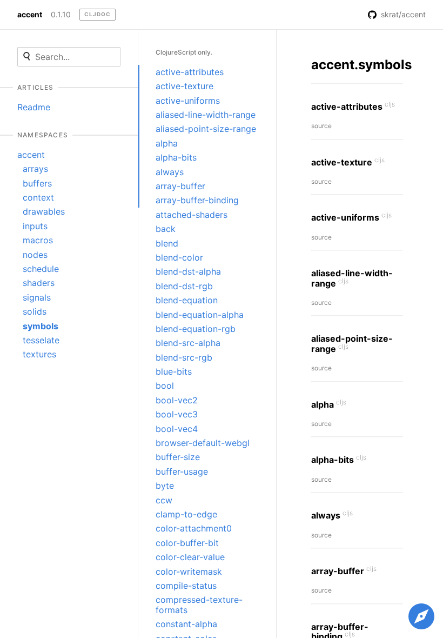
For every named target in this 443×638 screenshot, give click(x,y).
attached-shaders (191, 214)
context (38, 197)
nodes (35, 254)
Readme (33, 107)
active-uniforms (188, 100)
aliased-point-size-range (206, 128)
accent (29, 14)
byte (165, 485)
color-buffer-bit (187, 542)
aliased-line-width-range (206, 114)
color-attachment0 (194, 528)
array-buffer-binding (197, 200)
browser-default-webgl (203, 442)
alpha (167, 143)
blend (167, 243)
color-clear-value (190, 556)
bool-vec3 (177, 414)
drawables (44, 211)
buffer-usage (182, 471)
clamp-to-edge (186, 514)
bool (165, 385)
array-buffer (180, 186)
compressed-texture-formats (199, 604)
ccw (164, 500)
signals (37, 297)
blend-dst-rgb (184, 286)
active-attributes (190, 72)
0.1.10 (61, 14)
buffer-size (178, 456)
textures (39, 354)
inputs (35, 226)
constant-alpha (186, 624)
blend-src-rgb (184, 357)
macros (38, 240)
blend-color (179, 257)
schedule (41, 268)
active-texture (184, 86)
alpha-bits (176, 157)
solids (34, 311)
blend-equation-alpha (200, 314)
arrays (35, 168)
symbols (40, 326)
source (321, 126)
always (170, 172)
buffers (37, 183)
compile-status (186, 585)
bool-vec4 (177, 428)
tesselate (41, 340)
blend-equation (187, 300)
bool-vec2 (177, 400)
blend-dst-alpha (188, 271)
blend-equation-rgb (196, 328)
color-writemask (189, 571)
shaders (39, 282)
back (166, 228)
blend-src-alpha (188, 342)
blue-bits (174, 371)
